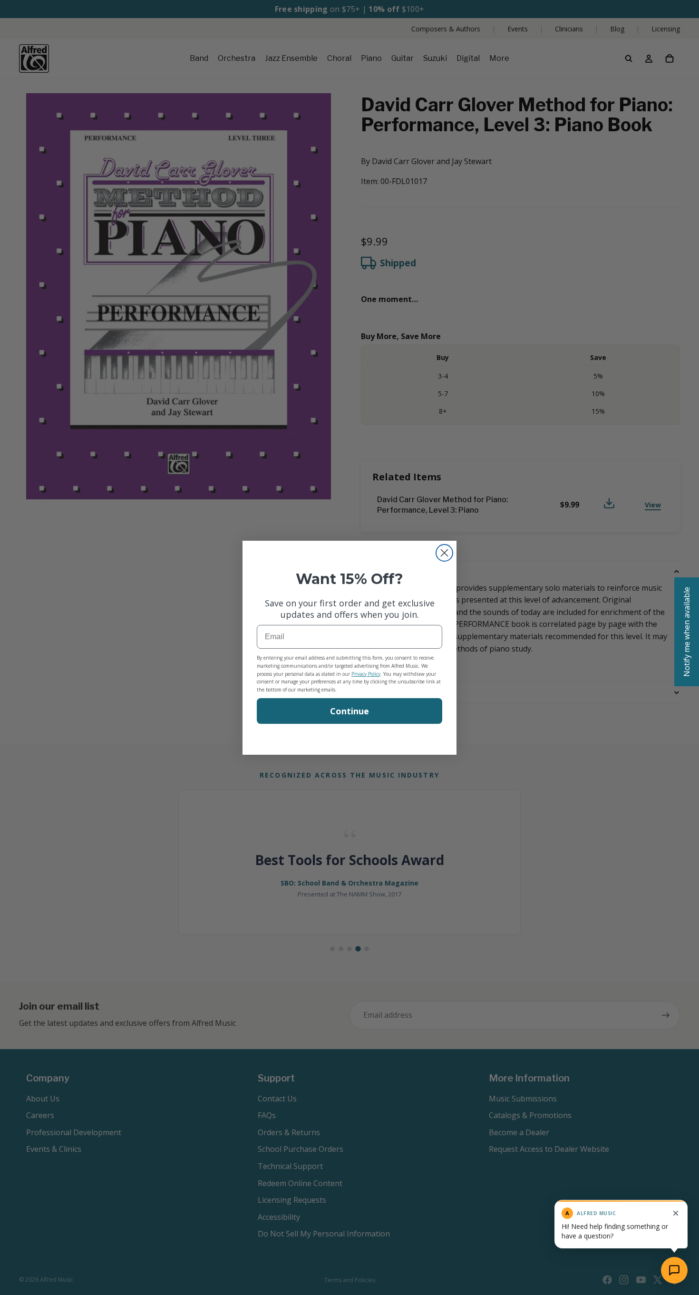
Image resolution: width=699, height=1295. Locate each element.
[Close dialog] (444, 553)
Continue (349, 711)
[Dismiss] (675, 1213)
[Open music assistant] (674, 1270)
